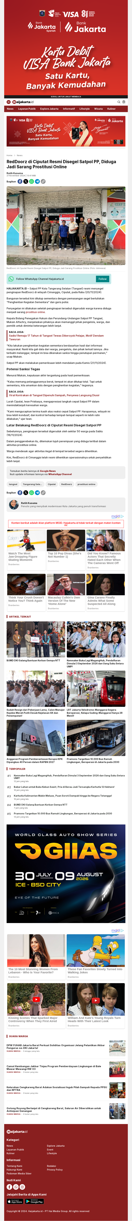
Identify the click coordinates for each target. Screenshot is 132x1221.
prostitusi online (35, 312)
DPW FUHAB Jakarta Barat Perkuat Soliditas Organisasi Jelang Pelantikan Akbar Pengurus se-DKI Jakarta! (56, 1047)
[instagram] (22, 1187)
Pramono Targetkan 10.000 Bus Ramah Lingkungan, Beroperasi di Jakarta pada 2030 (93, 760)
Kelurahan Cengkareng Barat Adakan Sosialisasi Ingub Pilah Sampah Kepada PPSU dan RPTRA (57, 1088)
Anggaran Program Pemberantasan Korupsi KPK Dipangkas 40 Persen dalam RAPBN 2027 (35, 760)
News (20, 155)
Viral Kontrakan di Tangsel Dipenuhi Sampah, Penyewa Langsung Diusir (54, 395)
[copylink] (43, 181)
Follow (103, 278)
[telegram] (37, 181)
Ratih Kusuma (15, 173)
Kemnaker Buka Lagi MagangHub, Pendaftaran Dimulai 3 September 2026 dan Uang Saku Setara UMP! (95, 663)
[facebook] (20, 181)
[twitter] (25, 181)
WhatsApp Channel (60, 474)
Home (9, 155)
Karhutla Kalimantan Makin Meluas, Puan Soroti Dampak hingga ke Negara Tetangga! (63, 795)
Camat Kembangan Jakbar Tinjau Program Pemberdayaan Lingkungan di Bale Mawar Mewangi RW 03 (54, 1067)
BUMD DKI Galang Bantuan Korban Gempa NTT (33, 660)
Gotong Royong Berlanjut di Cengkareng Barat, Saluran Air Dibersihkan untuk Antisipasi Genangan (54, 1109)
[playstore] (34, 1201)
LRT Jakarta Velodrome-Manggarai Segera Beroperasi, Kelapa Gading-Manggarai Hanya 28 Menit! (95, 712)
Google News (48, 471)
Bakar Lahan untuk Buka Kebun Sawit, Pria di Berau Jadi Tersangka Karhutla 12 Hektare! (64, 787)
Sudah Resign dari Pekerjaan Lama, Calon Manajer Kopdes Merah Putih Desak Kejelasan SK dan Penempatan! (36, 712)
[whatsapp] (31, 181)
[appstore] (15, 1201)
